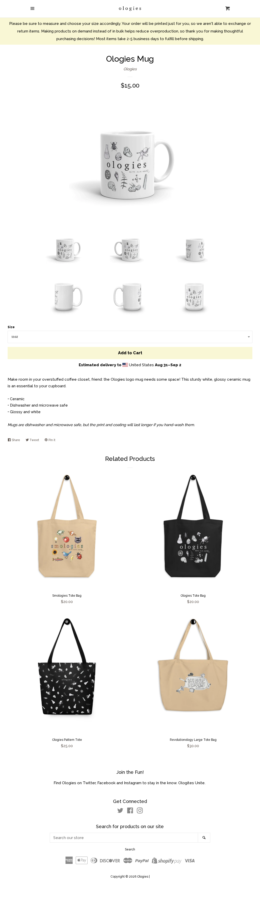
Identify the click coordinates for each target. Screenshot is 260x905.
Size (11, 327)
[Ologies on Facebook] (130, 811)
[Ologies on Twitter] (120, 811)
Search (130, 849)
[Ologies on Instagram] (140, 811)
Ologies (130, 69)
